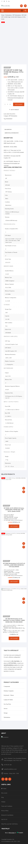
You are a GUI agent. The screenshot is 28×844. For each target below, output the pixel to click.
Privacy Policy (4, 810)
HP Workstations (17, 15)
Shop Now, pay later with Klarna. (9, 824)
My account (4, 793)
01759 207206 (12, 663)
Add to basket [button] (14, 526)
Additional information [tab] (12, 132)
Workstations (8, 15)
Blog (2, 797)
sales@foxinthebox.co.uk (10, 665)
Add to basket (18, 104)
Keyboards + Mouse (9, 695)
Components (7, 686)
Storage (5, 713)
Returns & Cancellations (7, 815)
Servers (5, 708)
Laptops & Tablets (8, 699)
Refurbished (9, 118)
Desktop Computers (9, 691)
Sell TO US (4, 819)
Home (2, 15)
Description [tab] (8, 129)
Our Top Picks (7, 704)
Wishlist (3, 801)
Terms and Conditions (6, 806)
